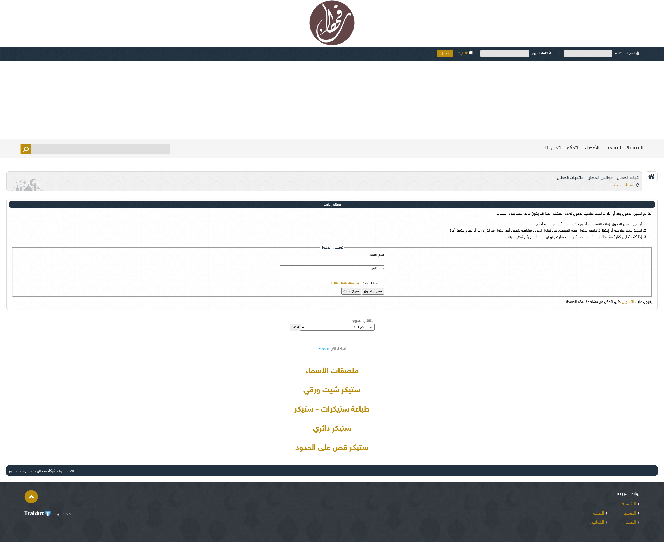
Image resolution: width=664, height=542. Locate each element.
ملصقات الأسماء (332, 371)
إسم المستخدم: (625, 54)
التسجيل (613, 147)
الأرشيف (28, 471)
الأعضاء (592, 147)
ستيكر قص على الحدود (332, 448)
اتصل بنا (553, 147)
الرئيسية (635, 147)
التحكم (573, 147)
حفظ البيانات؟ (370, 283)
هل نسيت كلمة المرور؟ (345, 283)
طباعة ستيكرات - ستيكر (332, 409)
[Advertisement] (332, 100)
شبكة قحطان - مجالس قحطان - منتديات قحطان (598, 177)
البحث (631, 522)
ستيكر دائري (332, 429)
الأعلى (14, 471)
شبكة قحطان (46, 471)
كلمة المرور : (539, 54)
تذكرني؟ (463, 53)
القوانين (597, 522)
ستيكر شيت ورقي (332, 390)
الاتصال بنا (66, 471)
